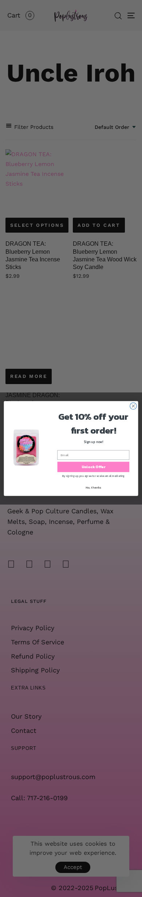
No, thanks (93, 487)
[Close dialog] (133, 406)
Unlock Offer (94, 467)
